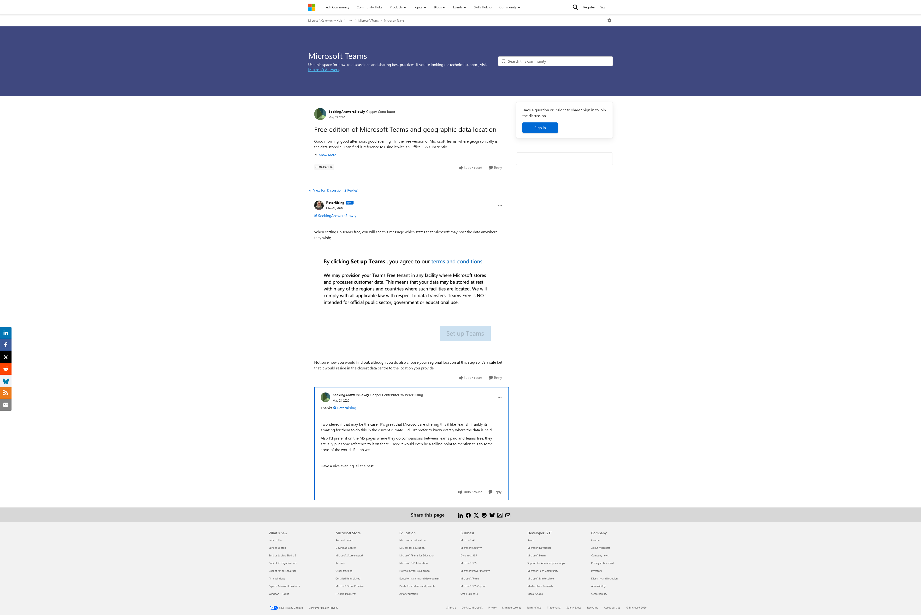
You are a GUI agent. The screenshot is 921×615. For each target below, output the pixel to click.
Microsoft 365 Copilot (473, 586)
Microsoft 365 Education (413, 563)
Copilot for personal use (282, 571)
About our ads (612, 607)
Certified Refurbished (348, 578)
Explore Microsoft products (284, 586)
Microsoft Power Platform (475, 571)
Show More (327, 154)
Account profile (344, 540)
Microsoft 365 (468, 563)
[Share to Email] (507, 514)
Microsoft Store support (349, 555)
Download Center (346, 547)
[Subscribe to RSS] (499, 514)
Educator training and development (419, 578)
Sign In (605, 7)
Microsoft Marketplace (540, 578)
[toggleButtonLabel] (609, 20)
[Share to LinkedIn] (460, 514)
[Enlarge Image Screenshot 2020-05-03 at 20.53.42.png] (408, 300)
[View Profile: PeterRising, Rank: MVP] (319, 205)
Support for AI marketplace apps (546, 563)
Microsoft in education (412, 540)
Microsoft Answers (323, 69)
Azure (530, 540)
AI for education (408, 594)
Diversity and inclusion (604, 578)
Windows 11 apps (279, 594)
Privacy (492, 607)
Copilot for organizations (283, 563)
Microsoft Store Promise (350, 586)
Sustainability (599, 594)
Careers (595, 540)
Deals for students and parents (417, 586)
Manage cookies (511, 607)
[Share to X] (476, 514)
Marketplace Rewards (540, 586)
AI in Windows (277, 578)
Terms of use (534, 607)
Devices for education (412, 547)
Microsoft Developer (539, 547)
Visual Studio (535, 594)
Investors (596, 571)
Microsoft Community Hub (325, 20)
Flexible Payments (346, 594)
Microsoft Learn (536, 555)
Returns (340, 563)
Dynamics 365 (468, 555)
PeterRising (335, 202)
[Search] (575, 7)
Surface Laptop (277, 547)
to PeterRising (412, 394)
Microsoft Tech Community (542, 571)
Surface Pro (275, 540)
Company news (600, 555)
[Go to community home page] (311, 7)
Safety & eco (574, 607)
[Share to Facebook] (468, 514)
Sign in (540, 127)
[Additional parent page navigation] (350, 20)
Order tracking (344, 571)
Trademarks (554, 607)
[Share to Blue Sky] (492, 514)
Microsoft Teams (368, 20)
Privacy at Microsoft (602, 563)
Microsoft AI (467, 540)
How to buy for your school (414, 571)
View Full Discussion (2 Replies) (335, 190)
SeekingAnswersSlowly (347, 111)
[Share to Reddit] (484, 514)
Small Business (469, 594)
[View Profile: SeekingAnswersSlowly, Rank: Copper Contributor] (320, 114)
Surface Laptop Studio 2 (282, 555)
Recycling (592, 607)
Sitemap (451, 607)
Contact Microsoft (472, 607)
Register (589, 7)
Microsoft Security (471, 547)
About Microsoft (600, 547)
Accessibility (598, 586)
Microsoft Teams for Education (416, 555)
